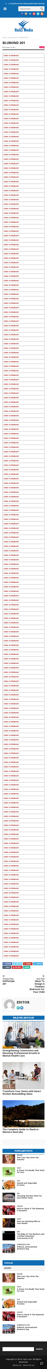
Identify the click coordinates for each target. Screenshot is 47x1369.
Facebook (8, 964)
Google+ (29, 964)
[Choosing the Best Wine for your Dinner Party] (9, 1197)
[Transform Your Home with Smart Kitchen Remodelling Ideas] (23, 1075)
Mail (27, 967)
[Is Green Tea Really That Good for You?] (9, 1172)
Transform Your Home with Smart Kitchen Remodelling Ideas (22, 1092)
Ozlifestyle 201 (9, 981)
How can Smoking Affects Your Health (28, 1222)
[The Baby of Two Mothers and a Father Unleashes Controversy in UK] (9, 1235)
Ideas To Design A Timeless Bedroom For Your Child (37, 985)
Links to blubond (11, 55)
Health (19, 1168)
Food (18, 1181)
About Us (17, 1365)
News (18, 1232)
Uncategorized (13, 37)
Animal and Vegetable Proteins (27, 1184)
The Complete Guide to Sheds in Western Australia (20, 1130)
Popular (8, 1263)
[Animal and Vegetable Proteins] (9, 1184)
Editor (23, 1002)
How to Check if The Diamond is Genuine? (30, 1209)
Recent (7, 1268)
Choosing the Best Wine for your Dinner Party (29, 1197)
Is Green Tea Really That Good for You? (30, 1171)
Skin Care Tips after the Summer (28, 1158)
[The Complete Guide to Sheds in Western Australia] (23, 1113)
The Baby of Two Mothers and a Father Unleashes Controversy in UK (30, 1236)
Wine (18, 1193)
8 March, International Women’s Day (27, 1248)
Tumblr (7, 967)
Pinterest (18, 967)
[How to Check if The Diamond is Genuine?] (9, 1210)
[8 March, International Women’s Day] (9, 1248)
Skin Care (19, 1155)
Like (42, 47)
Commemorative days (23, 1244)
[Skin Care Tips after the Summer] (9, 1159)
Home (5, 37)
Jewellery (20, 1206)
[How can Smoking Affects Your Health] (9, 1223)
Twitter (18, 964)
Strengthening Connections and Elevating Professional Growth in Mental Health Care (21, 1053)
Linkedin (39, 964)
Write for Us (28, 1365)
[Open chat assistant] (41, 1363)
